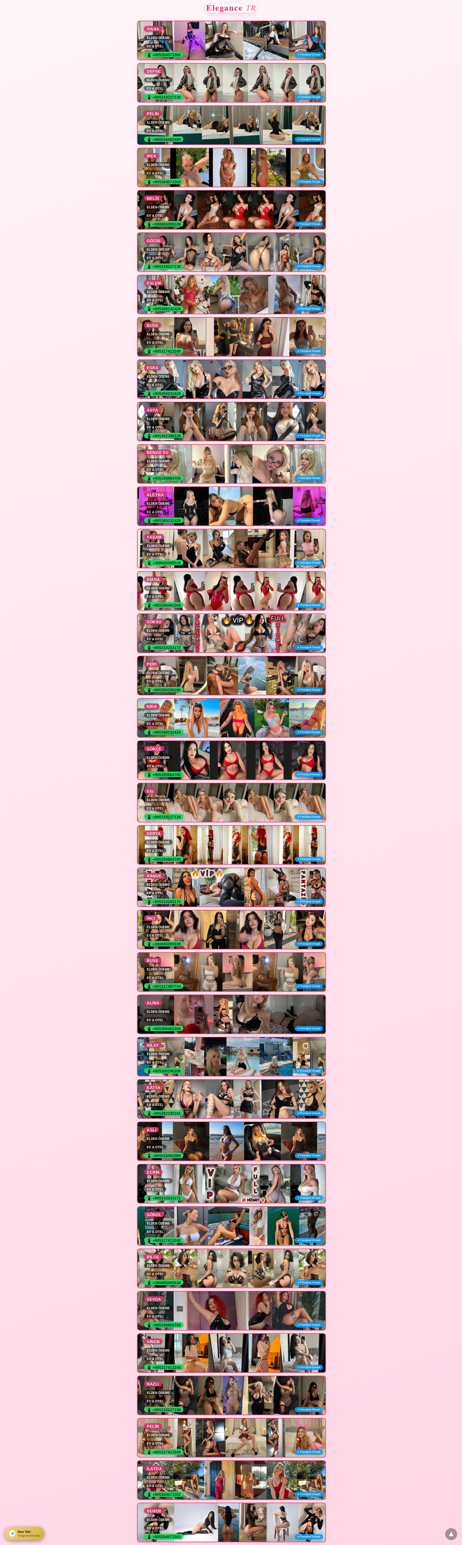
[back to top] (451, 1534)
